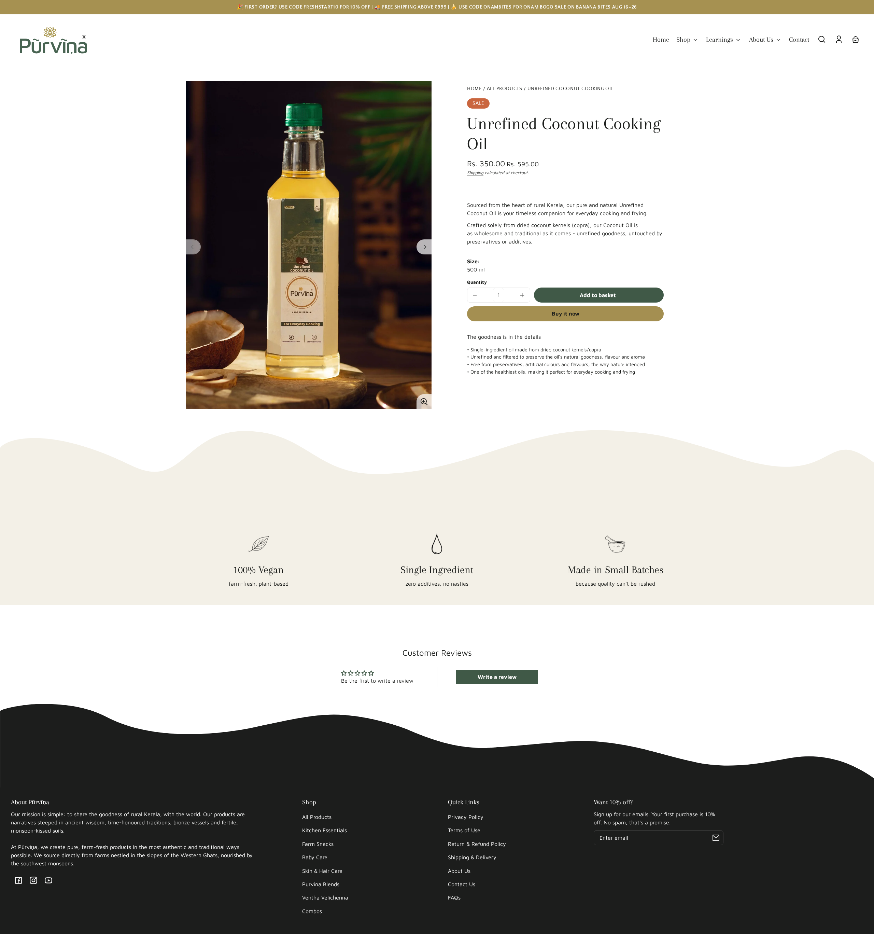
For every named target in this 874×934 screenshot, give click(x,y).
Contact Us (461, 884)
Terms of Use (464, 830)
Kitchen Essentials (324, 830)
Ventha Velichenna (325, 897)
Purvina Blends (320, 884)
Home (474, 89)
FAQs (454, 897)
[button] (821, 39)
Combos (312, 911)
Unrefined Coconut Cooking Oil (570, 89)
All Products (504, 89)
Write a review (497, 677)
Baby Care (314, 857)
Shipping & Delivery (472, 857)
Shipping (475, 172)
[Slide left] (193, 246)
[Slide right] (424, 246)
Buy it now (565, 313)
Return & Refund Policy (477, 844)
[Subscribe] (715, 837)
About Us (459, 871)
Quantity (477, 282)
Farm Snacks (318, 844)
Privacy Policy (465, 817)
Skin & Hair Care (322, 871)
